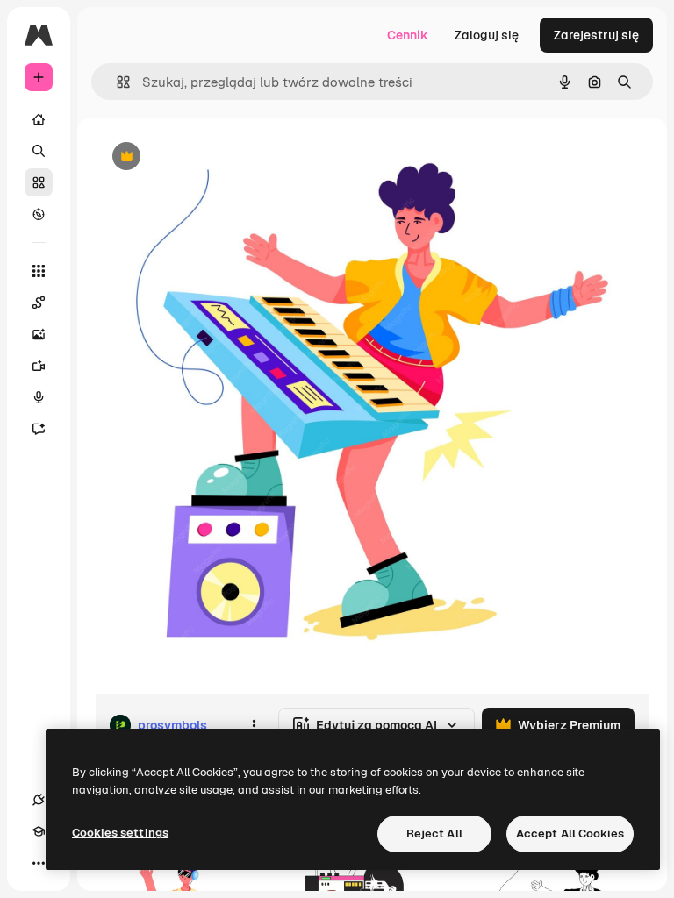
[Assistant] (39, 429)
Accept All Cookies (570, 833)
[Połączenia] (39, 800)
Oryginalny (216, 157)
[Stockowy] (39, 182)
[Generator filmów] (39, 366)
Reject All (434, 833)
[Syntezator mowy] (39, 397)
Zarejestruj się (596, 35)
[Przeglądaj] (39, 214)
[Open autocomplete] (116, 82)
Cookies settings (120, 832)
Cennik (407, 35)
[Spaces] (39, 303)
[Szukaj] (39, 151)
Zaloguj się (487, 35)
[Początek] (39, 119)
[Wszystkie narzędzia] (39, 271)
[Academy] (39, 831)
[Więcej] (39, 863)
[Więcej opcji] (253, 725)
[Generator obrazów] (39, 334)
